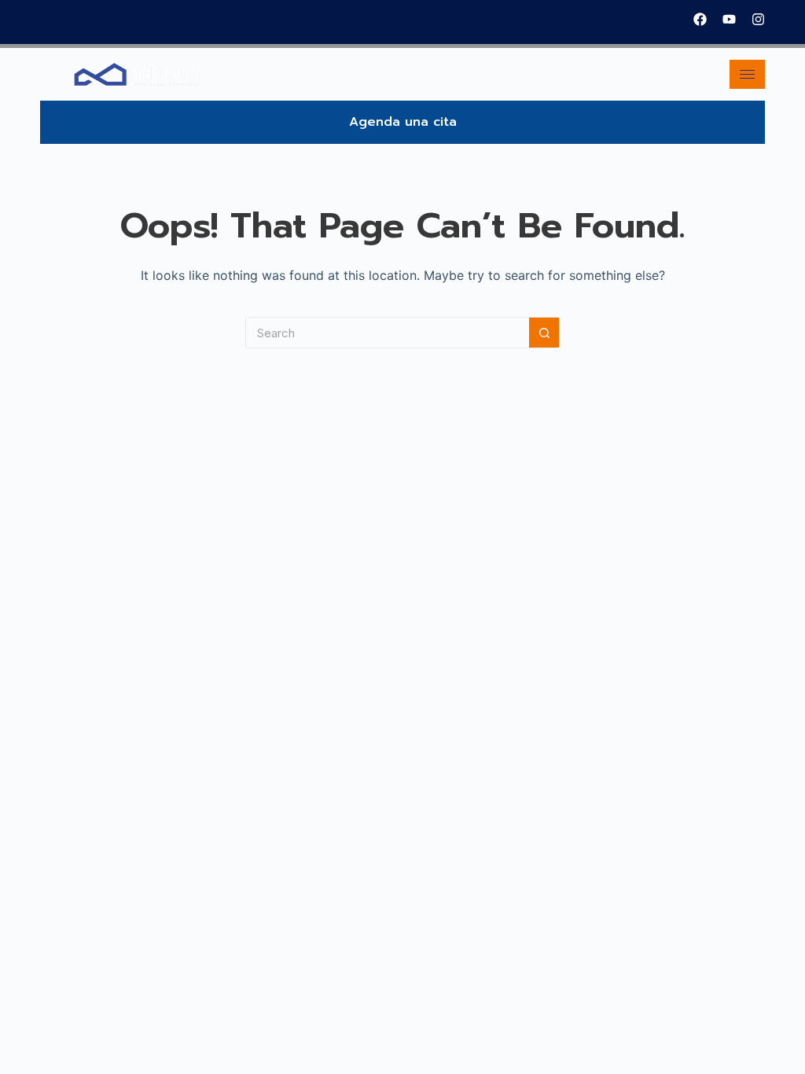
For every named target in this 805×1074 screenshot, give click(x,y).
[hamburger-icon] (747, 74)
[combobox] (387, 332)
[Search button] (544, 333)
